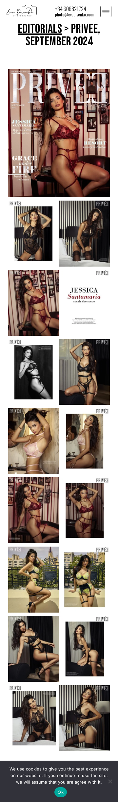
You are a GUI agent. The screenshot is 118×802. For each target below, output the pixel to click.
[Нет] (110, 781)
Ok (61, 792)
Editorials (40, 29)
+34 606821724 (70, 9)
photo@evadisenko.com (74, 14)
